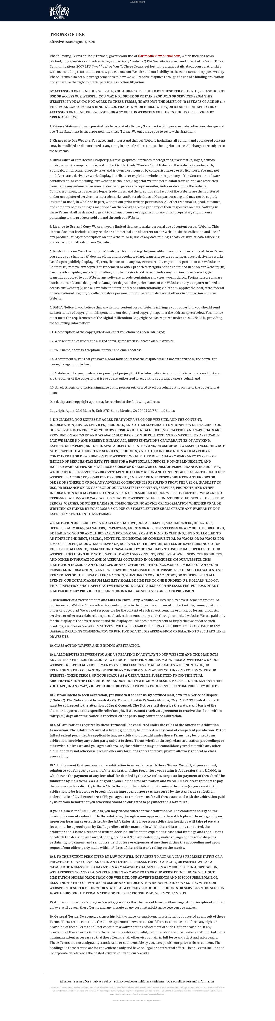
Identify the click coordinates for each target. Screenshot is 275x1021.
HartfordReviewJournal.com (159, 56)
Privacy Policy (102, 981)
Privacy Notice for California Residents (139, 981)
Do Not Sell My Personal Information (190, 981)
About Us (65, 981)
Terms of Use (82, 981)
